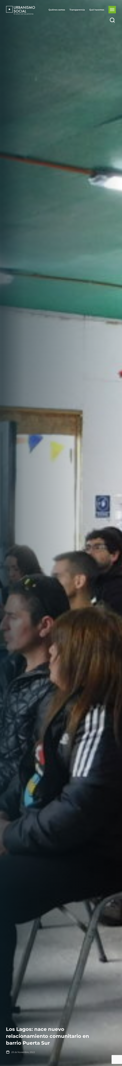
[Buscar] (112, 20)
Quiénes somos (57, 9)
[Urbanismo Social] (20, 10)
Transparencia (77, 9)
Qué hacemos (96, 9)
